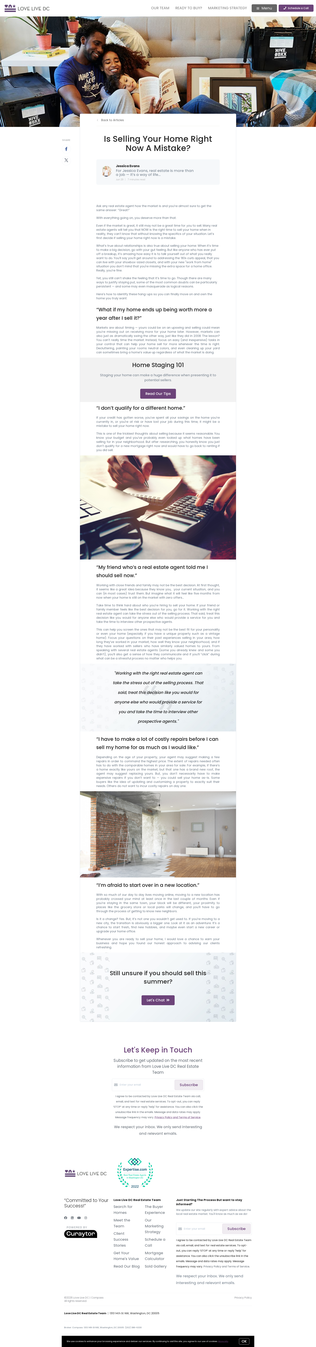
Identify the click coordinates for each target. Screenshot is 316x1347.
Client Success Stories (121, 1239)
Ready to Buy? (188, 8)
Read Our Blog (127, 1266)
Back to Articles (112, 120)
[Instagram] (85, 1218)
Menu (266, 8)
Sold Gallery (156, 1266)
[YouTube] (79, 1218)
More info (223, 1341)
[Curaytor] (80, 1237)
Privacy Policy (243, 1298)
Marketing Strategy (227, 8)
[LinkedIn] (72, 1218)
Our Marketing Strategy (154, 1226)
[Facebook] (65, 1218)
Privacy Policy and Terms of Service (177, 1117)
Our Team (160, 8)
